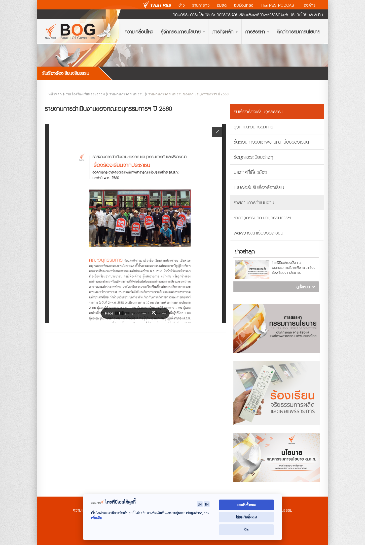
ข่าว (182, 5)
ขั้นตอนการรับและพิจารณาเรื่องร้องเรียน (271, 141)
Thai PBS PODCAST (278, 5)
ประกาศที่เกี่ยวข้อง (250, 172)
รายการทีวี (201, 5)
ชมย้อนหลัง (243, 5)
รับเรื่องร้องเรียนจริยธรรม (85, 94)
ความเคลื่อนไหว (139, 31)
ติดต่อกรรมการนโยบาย (298, 31)
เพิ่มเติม (96, 518)
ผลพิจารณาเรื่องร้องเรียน (258, 232)
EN (200, 504)
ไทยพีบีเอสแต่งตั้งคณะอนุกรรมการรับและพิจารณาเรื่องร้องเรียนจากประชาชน (294, 267)
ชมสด (222, 5)
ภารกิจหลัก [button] (224, 31)
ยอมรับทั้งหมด (246, 505)
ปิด (246, 529)
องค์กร (310, 5)
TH (207, 504)
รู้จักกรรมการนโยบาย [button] (181, 31)
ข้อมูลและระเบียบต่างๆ (253, 157)
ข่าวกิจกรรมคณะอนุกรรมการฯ (262, 217)
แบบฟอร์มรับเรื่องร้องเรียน (259, 187)
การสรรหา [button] (256, 31)
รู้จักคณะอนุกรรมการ (253, 126)
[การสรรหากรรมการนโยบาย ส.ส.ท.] (276, 328)
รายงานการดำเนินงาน (126, 94)
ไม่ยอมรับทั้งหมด (246, 517)
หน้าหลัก (55, 94)
